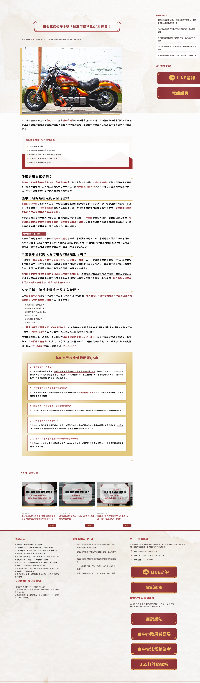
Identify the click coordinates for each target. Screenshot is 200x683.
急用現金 (51, 120)
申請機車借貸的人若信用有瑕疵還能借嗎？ (46, 154)
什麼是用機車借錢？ (37, 146)
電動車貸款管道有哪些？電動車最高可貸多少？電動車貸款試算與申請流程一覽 (38, 517)
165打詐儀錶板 (154, 664)
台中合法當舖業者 (154, 649)
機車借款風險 (47, 208)
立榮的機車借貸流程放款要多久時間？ (44, 158)
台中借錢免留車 (36, 331)
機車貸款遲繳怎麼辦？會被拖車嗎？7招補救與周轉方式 (176, 39)
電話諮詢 (154, 587)
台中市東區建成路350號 (148, 551)
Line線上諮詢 (38, 345)
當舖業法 (154, 619)
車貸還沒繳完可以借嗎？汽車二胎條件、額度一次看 (177, 55)
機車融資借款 (102, 182)
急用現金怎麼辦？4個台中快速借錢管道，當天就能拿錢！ (176, 30)
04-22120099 (148, 559)
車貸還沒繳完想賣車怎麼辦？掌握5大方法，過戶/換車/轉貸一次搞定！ (113, 517)
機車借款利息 (60, 238)
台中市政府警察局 (154, 634)
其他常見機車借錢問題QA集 (40, 162)
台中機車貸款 (33, 295)
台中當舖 (88, 217)
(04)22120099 (69, 345)
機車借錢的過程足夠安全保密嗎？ (42, 150)
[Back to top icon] (190, 678)
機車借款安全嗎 (30, 203)
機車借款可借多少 (86, 186)
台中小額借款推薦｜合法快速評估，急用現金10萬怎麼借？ (177, 48)
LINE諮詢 (160, 572)
